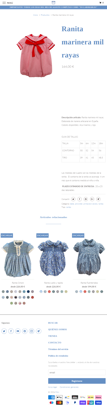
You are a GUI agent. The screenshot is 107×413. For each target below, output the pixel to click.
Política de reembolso (58, 356)
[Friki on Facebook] (11, 331)
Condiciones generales (69, 387)
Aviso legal (52, 387)
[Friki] (53, 2)
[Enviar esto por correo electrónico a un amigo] (98, 199)
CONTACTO (54, 342)
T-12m (75, 79)
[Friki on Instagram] (32, 331)
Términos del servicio (58, 349)
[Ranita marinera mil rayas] (36, 55)
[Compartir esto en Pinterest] (85, 199)
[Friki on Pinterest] (25, 331)
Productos (45, 15)
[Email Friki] (39, 331)
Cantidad (65, 99)
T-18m (85, 79)
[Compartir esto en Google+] (91, 199)
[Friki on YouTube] (18, 331)
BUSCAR (53, 323)
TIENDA (52, 336)
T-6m (65, 79)
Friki (57, 392)
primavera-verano (90, 204)
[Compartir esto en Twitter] (72, 199)
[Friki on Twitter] (4, 331)
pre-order (78, 204)
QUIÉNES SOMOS (57, 329)
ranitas (101, 204)
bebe (72, 204)
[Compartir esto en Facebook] (79, 199)
